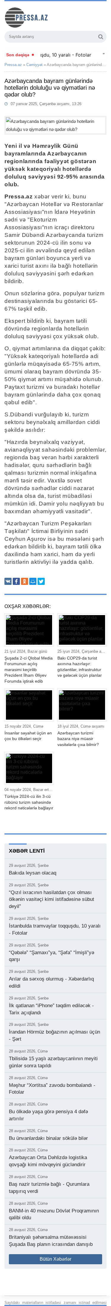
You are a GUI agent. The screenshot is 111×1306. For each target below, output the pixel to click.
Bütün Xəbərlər (55, 1259)
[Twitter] (41, 581)
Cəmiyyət (34, 64)
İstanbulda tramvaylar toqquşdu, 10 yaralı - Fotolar (55, 929)
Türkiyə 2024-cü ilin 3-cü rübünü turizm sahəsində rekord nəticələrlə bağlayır (28, 802)
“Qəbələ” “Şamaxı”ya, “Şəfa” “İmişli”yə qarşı (51, 956)
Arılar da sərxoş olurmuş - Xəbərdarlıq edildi (51, 982)
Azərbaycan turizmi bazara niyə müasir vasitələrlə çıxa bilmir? (78, 739)
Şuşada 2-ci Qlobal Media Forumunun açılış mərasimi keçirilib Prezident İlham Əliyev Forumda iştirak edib (28, 670)
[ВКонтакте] (8, 581)
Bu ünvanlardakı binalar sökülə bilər (48, 1138)
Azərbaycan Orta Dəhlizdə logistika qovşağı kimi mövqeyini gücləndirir (48, 1161)
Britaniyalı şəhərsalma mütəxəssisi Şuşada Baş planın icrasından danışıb (51, 1240)
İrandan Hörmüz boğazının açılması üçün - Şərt (54, 1035)
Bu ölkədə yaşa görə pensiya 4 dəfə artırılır (48, 1115)
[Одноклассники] (24, 581)
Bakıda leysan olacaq (32, 873)
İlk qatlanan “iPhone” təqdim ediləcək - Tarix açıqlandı (51, 1009)
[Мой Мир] (32, 581)
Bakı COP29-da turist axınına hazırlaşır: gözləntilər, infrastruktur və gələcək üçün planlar (79, 667)
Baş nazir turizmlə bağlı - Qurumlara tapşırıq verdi (49, 1187)
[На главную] (48, 17)
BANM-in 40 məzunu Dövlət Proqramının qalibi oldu (54, 1214)
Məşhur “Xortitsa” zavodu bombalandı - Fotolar (52, 1088)
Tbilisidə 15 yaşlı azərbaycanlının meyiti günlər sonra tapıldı (53, 1062)
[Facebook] (16, 581)
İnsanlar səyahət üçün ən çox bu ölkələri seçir (28, 736)
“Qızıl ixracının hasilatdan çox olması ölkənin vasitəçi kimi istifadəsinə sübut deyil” (51, 899)
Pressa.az (13, 64)
